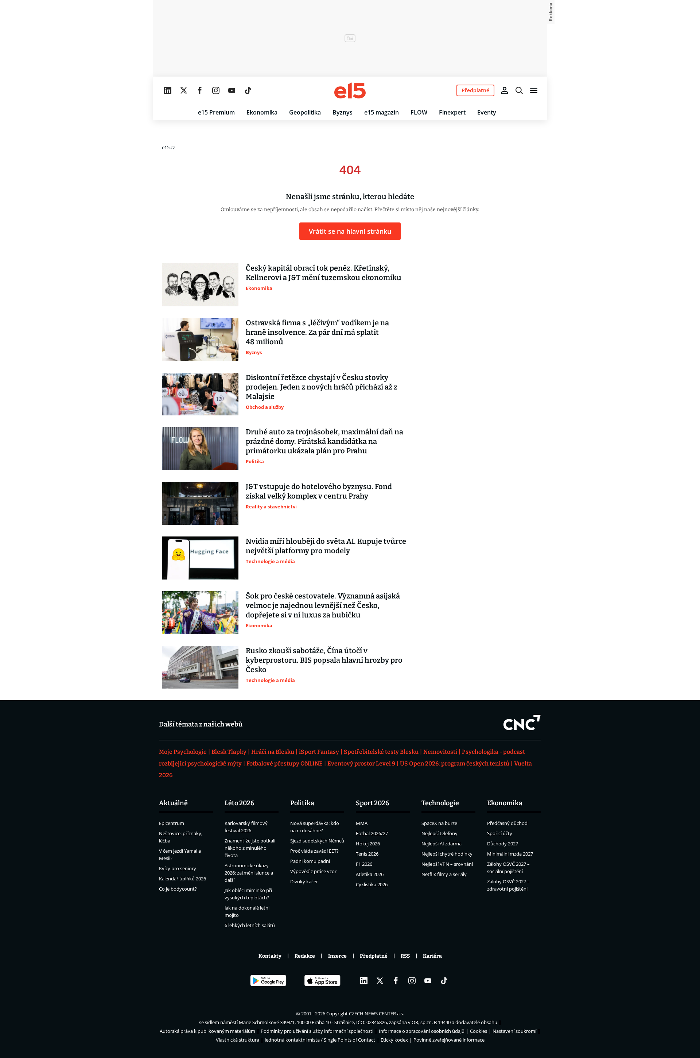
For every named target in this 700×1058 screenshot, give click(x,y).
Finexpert (452, 112)
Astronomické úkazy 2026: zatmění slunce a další (249, 872)
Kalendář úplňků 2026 (182, 878)
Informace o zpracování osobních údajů (421, 1031)
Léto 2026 (239, 803)
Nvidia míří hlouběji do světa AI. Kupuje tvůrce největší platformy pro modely (326, 546)
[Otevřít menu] (533, 90)
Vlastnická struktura (237, 1039)
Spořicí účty (499, 833)
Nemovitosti (440, 751)
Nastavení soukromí (514, 1031)
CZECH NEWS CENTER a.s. (376, 1013)
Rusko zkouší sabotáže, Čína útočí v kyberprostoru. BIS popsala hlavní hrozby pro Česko (324, 660)
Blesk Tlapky (228, 751)
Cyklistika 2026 (372, 884)
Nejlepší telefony (439, 833)
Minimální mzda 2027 (510, 853)
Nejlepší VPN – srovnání (447, 864)
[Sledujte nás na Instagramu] (216, 90)
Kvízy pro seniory (177, 868)
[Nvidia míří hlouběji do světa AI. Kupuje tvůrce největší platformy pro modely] (200, 558)
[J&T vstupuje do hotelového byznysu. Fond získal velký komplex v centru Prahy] (200, 503)
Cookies (478, 1031)
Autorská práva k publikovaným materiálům (207, 1031)
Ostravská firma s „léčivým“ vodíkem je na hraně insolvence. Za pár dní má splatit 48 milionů (317, 332)
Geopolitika (305, 112)
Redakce (305, 956)
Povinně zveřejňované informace (449, 1039)
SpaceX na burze (439, 823)
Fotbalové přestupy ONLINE (284, 763)
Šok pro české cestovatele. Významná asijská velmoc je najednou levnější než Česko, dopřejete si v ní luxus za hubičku (323, 605)
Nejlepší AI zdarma (441, 843)
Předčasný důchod (507, 823)
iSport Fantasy (319, 751)
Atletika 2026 (370, 874)
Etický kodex (394, 1039)
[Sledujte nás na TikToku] (248, 90)
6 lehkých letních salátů (250, 925)
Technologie (440, 803)
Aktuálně (173, 803)
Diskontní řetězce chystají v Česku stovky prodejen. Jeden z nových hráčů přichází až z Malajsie (321, 387)
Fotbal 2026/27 (372, 833)
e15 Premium (216, 112)
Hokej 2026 (368, 843)
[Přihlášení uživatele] (504, 90)
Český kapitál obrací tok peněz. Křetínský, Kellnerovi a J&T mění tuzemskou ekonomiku (323, 273)
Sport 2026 (372, 803)
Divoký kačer (304, 881)
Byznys (342, 112)
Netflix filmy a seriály (444, 874)
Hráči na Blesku (272, 751)
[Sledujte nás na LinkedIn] (168, 90)
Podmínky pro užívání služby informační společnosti (317, 1031)
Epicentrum (171, 823)
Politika (302, 803)
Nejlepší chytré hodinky (446, 853)
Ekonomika (261, 112)
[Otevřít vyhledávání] (519, 90)
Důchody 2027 (502, 843)
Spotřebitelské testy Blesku (381, 751)
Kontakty (269, 956)
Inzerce (337, 956)
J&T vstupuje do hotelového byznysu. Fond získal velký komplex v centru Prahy (319, 491)
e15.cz (168, 147)
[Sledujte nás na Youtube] (232, 90)
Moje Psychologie (183, 751)
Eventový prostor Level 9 (361, 763)
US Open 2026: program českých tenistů (454, 763)
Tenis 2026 (367, 853)
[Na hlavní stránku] (350, 90)
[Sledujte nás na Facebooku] (200, 90)
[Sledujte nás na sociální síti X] (184, 90)
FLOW (419, 112)
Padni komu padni (310, 861)
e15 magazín (381, 112)
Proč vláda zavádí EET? (314, 851)
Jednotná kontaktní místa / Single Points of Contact (320, 1039)
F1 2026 (364, 864)
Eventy (486, 112)
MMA (362, 823)
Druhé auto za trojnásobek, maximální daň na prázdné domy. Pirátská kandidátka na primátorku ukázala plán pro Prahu (324, 441)
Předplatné (374, 956)
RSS (405, 956)
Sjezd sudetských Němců (317, 840)
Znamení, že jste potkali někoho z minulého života (250, 848)
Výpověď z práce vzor (313, 871)
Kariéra (432, 956)
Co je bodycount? (178, 888)
